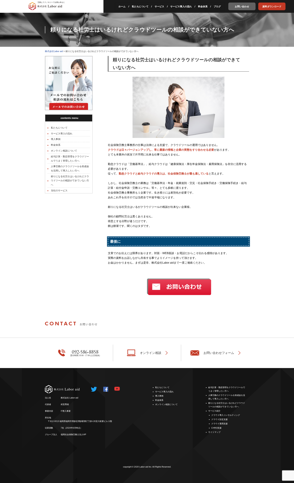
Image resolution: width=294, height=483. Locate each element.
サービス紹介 (214, 411)
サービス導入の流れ (181, 6)
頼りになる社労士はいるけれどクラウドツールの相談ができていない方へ (70, 180)
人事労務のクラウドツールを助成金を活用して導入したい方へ (70, 168)
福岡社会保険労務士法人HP (73, 434)
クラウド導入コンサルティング (225, 415)
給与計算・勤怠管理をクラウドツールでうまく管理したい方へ (70, 158)
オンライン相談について (64, 150)
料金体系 (203, 6)
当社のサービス (59, 190)
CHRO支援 (216, 428)
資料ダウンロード (271, 6)
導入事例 (55, 139)
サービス (159, 6)
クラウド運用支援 (219, 423)
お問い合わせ (242, 6)
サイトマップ (214, 432)
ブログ (217, 6)
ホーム (122, 6)
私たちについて (140, 6)
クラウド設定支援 (219, 419)
